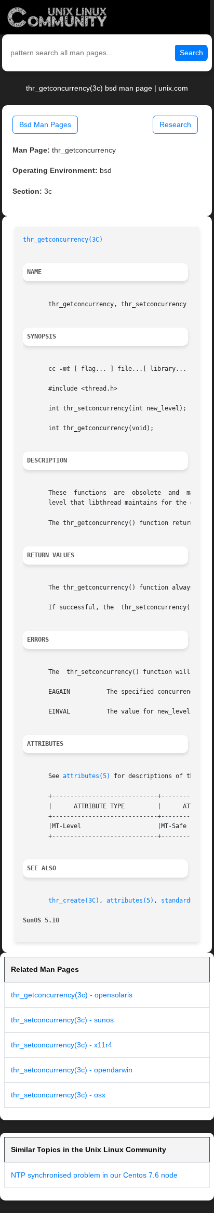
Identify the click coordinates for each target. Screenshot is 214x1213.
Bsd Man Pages (45, 124)
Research (175, 124)
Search (191, 52)
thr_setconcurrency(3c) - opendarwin (71, 1070)
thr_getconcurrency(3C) (63, 239)
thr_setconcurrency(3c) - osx (58, 1095)
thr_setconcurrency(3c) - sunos (62, 1020)
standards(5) (183, 900)
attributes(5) (86, 776)
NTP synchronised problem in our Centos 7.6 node (94, 1175)
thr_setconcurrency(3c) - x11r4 (61, 1045)
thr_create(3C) (73, 900)
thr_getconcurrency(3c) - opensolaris (71, 995)
